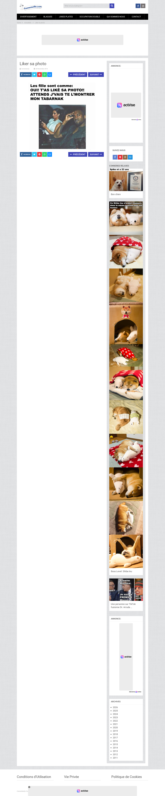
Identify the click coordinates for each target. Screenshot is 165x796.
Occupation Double (90, 16)
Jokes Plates (66, 16)
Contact (136, 16)
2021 (115, 724)
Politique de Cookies (126, 777)
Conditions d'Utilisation (34, 777)
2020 (115, 727)
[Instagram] (125, 157)
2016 (115, 741)
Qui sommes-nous (116, 16)
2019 (115, 731)
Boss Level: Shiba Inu (121, 571)
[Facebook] (115, 157)
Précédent (79, 74)
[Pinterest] (120, 157)
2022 (115, 720)
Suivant (95, 74)
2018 (115, 734)
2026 (115, 707)
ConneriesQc (25, 69)
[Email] (130, 157)
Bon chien (116, 194)
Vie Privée (71, 777)
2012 (115, 754)
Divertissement (28, 16)
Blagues (47, 16)
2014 (115, 747)
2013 (115, 751)
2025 (115, 710)
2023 (115, 717)
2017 (115, 737)
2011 (115, 757)
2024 (115, 714)
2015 (115, 744)
